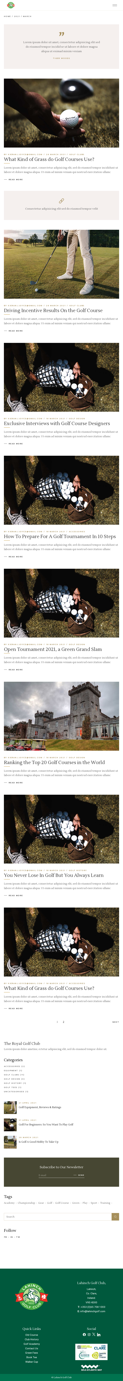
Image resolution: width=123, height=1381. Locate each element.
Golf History (78, 870)
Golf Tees (10, 1087)
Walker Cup (31, 1361)
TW (18, 1237)
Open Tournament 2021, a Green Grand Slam (53, 649)
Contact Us (31, 1348)
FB (5, 1237)
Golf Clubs (76, 154)
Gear (41, 1202)
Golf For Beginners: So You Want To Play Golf (46, 1124)
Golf (49, 1202)
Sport (94, 1202)
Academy (9, 1202)
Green (76, 1202)
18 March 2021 (55, 418)
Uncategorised (14, 1091)
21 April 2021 (27, 1103)
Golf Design (77, 418)
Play (85, 1202)
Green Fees (31, 1352)
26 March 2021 (56, 154)
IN (11, 1237)
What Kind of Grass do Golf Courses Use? (49, 159)
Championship (26, 1202)
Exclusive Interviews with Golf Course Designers (57, 424)
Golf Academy (32, 1343)
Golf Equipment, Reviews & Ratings (40, 1107)
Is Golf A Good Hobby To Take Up (38, 1142)
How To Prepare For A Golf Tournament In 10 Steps (60, 537)
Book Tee (31, 1357)
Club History (32, 1339)
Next (115, 1022)
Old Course (31, 1334)
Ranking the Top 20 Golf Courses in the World (54, 763)
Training (105, 1202)
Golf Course (62, 1202)
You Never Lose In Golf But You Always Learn (54, 875)
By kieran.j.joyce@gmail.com (23, 154)
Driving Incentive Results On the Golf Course (53, 311)
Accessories (77, 531)
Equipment (11, 1070)
